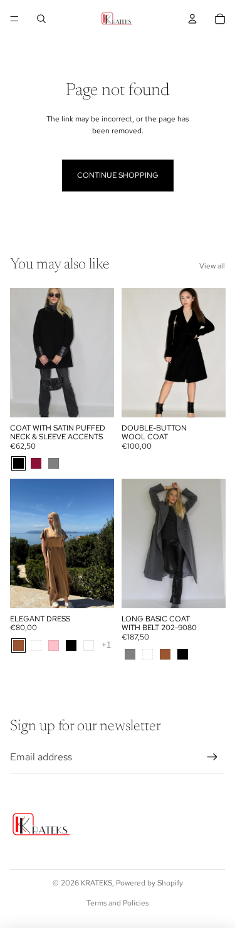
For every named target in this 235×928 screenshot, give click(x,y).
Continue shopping (118, 175)
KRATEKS (96, 883)
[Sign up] (212, 757)
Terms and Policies (117, 903)
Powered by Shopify (149, 883)
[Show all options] (106, 645)
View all (212, 266)
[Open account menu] (192, 19)
